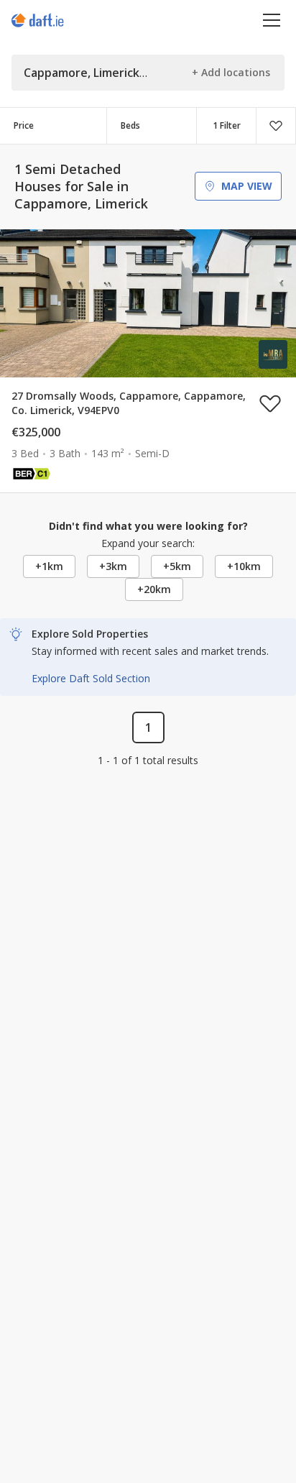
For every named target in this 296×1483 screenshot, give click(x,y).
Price (24, 125)
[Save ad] (270, 403)
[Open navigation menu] (272, 19)
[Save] (275, 126)
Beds (130, 125)
